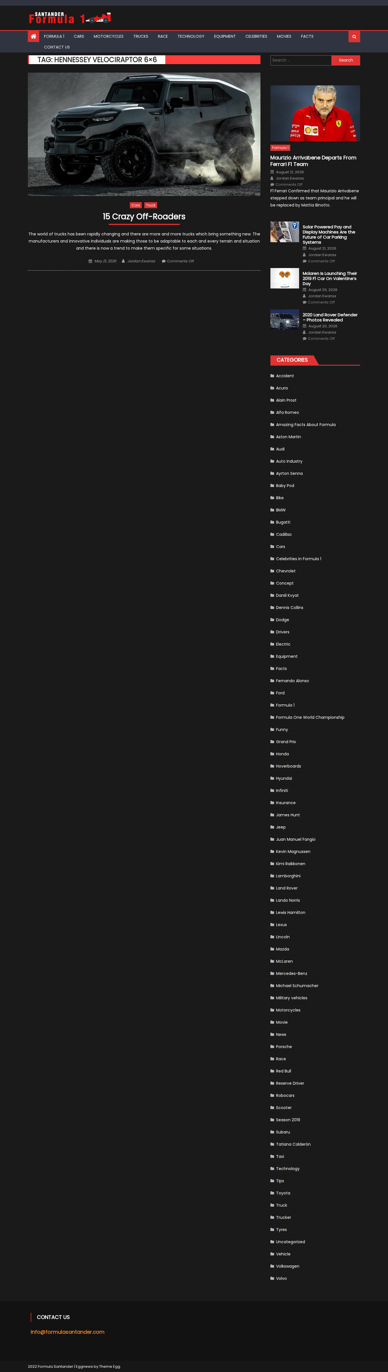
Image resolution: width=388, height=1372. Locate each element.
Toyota (283, 1193)
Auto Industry (289, 461)
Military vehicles (291, 998)
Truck (150, 205)
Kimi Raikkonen (290, 864)
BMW (281, 510)
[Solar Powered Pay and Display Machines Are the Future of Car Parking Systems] (284, 232)
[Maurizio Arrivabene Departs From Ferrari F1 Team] (315, 113)
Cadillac (284, 534)
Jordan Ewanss (141, 261)
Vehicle (283, 1254)
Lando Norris (288, 900)
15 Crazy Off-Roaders (144, 217)
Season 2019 (288, 1120)
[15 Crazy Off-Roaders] (144, 134)
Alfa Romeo (287, 412)
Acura (282, 388)
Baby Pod (285, 485)
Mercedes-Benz (291, 973)
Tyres (281, 1229)
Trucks (140, 36)
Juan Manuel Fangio (296, 839)
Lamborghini (288, 876)
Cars (79, 36)
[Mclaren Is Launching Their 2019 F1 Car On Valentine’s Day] (284, 278)
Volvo (281, 1278)
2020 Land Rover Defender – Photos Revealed (330, 317)
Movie (282, 1022)
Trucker (283, 1217)
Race (163, 36)
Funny (282, 729)
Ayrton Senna (289, 473)
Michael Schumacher (297, 986)
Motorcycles (109, 36)
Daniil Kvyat (287, 595)
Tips (280, 1181)
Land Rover (287, 888)
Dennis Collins (289, 607)
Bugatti (283, 522)
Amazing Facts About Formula (306, 424)
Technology (191, 36)
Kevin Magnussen (293, 851)
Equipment (225, 36)
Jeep (281, 827)
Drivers (282, 632)
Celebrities (256, 36)
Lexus (281, 925)
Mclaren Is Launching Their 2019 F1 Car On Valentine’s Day (330, 278)
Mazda (282, 949)
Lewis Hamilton (290, 912)
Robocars (285, 1095)
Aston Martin (288, 437)
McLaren (284, 961)
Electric (283, 644)
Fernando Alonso (292, 681)
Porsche (284, 1046)
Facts (307, 36)
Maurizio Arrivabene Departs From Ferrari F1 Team (313, 161)
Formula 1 (54, 36)
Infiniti (282, 790)
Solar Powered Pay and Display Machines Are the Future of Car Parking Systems (329, 234)
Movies (284, 36)
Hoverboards (288, 766)
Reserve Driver (290, 1083)
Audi (280, 449)
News (281, 1034)
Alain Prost (286, 400)
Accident (285, 376)
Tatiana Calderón (293, 1144)
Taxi (280, 1156)
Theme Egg (109, 1366)
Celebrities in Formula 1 (298, 559)
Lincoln (283, 937)
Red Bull (283, 1071)
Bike (280, 498)
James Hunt (288, 815)
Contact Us (57, 47)
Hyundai (284, 778)
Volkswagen (287, 1266)
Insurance (286, 803)
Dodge (282, 620)
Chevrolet (286, 571)
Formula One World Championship (310, 717)
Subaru (283, 1132)
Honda (282, 754)
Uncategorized (290, 1242)
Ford (280, 693)
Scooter (284, 1107)
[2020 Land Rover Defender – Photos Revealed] (284, 319)
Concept (285, 583)
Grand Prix (286, 742)
